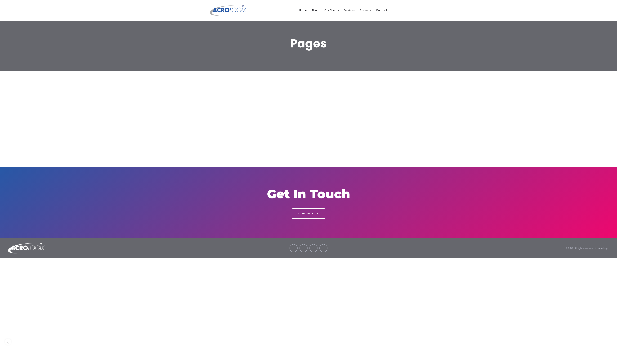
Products (365, 10)
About (316, 10)
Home (303, 10)
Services (349, 10)
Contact (381, 10)
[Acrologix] (232, 10)
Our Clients (331, 10)
